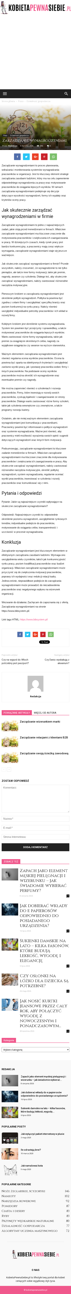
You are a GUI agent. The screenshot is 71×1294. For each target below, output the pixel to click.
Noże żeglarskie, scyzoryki (23, 1191)
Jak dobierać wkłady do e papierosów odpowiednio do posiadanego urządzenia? (44, 916)
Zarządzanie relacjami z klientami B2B (44, 737)
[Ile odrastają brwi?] (10, 1154)
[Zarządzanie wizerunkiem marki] (10, 725)
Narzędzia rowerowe (19, 1201)
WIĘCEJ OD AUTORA (45, 712)
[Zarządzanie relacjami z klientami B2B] (10, 741)
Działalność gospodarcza (19, 135)
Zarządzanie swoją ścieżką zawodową (44, 753)
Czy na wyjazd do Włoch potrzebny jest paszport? (15, 661)
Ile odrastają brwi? (31, 1149)
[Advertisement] (35, 52)
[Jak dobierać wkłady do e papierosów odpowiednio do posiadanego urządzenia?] (10, 909)
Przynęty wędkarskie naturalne (28, 1221)
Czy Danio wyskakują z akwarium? (57, 661)
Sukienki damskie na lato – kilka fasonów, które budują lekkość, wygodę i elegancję (44, 951)
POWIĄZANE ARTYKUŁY (17, 712)
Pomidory (10, 1206)
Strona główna (8, 101)
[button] (66, 93)
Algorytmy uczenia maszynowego (29, 1231)
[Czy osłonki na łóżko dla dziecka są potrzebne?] (10, 980)
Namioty (9, 1196)
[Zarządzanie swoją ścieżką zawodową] (10, 757)
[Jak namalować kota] (10, 1169)
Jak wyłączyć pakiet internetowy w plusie (42, 1134)
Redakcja (13, 146)
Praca (5, 135)
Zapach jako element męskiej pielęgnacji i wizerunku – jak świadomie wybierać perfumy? (44, 881)
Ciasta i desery (13, 1211)
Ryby (5, 1216)
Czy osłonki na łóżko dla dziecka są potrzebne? (44, 981)
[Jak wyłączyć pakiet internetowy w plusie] (10, 1138)
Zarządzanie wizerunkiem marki (40, 721)
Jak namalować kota (32, 1165)
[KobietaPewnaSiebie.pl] (35, 7)
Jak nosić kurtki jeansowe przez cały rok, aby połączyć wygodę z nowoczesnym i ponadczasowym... (43, 1013)
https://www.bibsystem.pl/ (34, 619)
